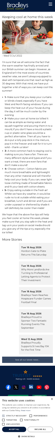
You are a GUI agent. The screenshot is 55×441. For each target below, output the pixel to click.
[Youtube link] (39, 387)
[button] (50, 4)
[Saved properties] (41, 5)
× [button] (52, 399)
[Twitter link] (16, 387)
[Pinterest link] (46, 387)
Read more (25, 410)
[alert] (27, 418)
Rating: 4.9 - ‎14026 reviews (27, 379)
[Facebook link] (8, 387)
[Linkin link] (31, 386)
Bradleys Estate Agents (17, 6)
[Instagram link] (23, 387)
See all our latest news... (27, 360)
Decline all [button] (40, 429)
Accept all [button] (14, 429)
